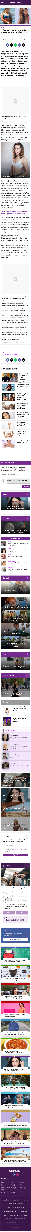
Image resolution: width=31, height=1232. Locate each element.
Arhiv (26, 866)
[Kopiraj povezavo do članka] (23, 45)
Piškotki (20, 1204)
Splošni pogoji (22, 1211)
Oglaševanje (7, 1200)
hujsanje (23, 352)
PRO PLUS (25, 1200)
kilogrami (14, 352)
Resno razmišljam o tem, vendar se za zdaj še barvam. (16, 897)
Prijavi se (26, 486)
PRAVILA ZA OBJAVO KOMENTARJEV (10, 474)
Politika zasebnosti (10, 1211)
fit (13, 354)
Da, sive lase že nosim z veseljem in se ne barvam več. (16, 893)
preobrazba (8, 354)
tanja (2, 352)
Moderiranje (12, 1204)
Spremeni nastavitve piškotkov (15, 1207)
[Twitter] (11, 45)
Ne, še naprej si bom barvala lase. (14, 904)
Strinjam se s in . (15, 850)
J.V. (5, 39)
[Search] (28, 2)
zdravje (16, 354)
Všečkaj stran (16, 939)
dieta (19, 352)
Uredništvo (17, 1200)
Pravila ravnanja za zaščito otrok (15, 1215)
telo (2, 354)
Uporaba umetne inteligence (15, 1219)
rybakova (8, 352)
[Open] (4, 2)
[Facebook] (7, 45)
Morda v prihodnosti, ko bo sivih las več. (15, 901)
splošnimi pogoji (16, 849)
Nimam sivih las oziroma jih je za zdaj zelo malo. (15, 908)
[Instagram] (17, 1174)
